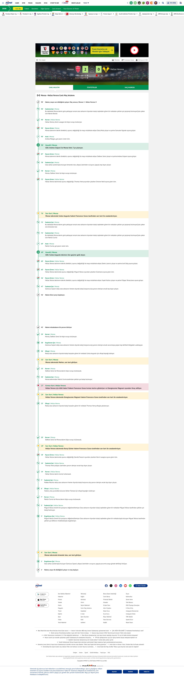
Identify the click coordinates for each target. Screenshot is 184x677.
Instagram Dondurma (132, 611)
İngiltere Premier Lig (43, 14)
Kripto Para (106, 605)
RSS (109, 652)
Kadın (60, 605)
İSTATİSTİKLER (92, 87)
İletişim (75, 652)
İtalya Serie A (59, 14)
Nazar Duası (129, 622)
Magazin (60, 608)
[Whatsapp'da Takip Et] (130, 585)
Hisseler (105, 602)
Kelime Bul (129, 596)
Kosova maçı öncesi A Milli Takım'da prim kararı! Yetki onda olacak (111, 633)
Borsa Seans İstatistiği (109, 594)
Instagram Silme (130, 614)
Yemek (60, 602)
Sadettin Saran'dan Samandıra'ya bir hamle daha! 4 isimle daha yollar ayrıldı (90, 640)
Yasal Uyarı (103, 652)
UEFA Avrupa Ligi (163, 14)
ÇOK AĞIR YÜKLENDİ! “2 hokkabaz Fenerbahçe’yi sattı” (128, 630)
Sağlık (82, 596)
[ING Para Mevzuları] (147, 3)
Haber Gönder (142, 586)
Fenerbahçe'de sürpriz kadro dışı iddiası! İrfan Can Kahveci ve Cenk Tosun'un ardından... (68, 647)
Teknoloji (83, 594)
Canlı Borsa (106, 596)
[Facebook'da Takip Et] (106, 585)
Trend (59, 611)
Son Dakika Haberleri (64, 594)
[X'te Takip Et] (111, 585)
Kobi (82, 619)
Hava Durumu (107, 619)
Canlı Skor (18, 9)
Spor (59, 617)
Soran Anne (129, 599)
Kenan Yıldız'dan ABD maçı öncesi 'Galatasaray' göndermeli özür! (90, 630)
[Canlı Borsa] (135, 3)
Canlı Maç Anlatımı (86, 608)
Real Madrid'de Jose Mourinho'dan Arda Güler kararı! (53, 630)
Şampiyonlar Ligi (147, 14)
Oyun (127, 594)
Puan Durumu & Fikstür (71, 9)
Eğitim (60, 614)
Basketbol (35, 9)
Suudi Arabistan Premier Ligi (127, 14)
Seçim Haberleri (85, 605)
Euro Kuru (106, 614)
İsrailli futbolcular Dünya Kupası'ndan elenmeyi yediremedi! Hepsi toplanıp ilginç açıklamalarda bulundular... (91, 642)
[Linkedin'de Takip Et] (120, 585)
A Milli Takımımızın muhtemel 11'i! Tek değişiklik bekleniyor (61, 635)
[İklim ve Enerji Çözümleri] (139, 3)
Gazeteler (83, 611)
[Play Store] (42, 594)
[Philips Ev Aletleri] (156, 3)
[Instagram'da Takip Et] (115, 585)
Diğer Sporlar (45, 9)
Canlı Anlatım (56, 9)
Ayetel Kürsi (129, 619)
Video (59, 619)
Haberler (60, 596)
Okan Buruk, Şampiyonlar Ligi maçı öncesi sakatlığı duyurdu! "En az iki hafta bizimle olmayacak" (110, 635)
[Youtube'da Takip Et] (125, 585)
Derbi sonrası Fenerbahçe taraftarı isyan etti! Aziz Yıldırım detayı (70, 633)
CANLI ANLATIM (54, 87)
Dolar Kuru (106, 611)
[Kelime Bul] (131, 3)
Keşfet (105, 622)
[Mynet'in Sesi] (152, 3)
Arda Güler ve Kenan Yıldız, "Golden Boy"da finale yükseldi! (127, 644)
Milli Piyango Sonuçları (133, 605)
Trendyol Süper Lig (11, 14)
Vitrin (82, 602)
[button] (3, 3)
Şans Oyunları (85, 617)
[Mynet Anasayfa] (9, 2)
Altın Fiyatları (107, 608)
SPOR (4, 8)
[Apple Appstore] (42, 600)
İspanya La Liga (93, 14)
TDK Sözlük (129, 617)
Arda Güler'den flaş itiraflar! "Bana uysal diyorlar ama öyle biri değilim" (118, 647)
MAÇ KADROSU (130, 87)
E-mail (82, 614)
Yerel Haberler (62, 622)
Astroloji (83, 599)
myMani (83, 622)
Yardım (81, 652)
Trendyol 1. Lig (26, 14)
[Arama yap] (163, 2)
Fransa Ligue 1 (107, 14)
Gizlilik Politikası (94, 652)
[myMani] (65, 3)
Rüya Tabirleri (107, 617)
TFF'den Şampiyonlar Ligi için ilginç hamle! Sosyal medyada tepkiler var (116, 637)
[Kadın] (143, 3)
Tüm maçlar (42, 60)
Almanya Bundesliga (75, 14)
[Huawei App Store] (42, 605)
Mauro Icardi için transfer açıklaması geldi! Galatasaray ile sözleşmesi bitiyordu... (68, 637)
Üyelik (86, 652)
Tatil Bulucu (129, 602)
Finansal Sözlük (107, 599)
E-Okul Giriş (129, 608)
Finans (60, 599)
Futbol (27, 9)
